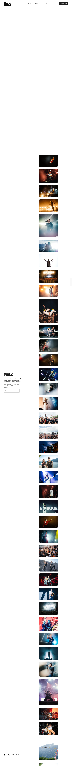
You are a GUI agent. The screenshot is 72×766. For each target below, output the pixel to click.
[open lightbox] (48, 161)
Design (29, 3)
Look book (45, 3)
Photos (37, 3)
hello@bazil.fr (63, 3)
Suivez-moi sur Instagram (11, 391)
